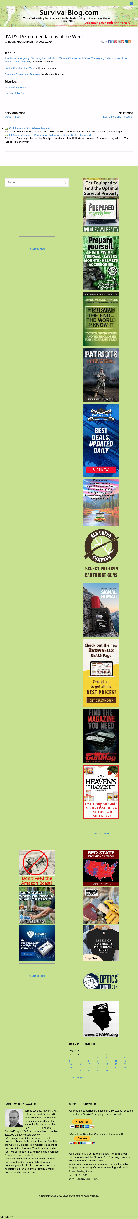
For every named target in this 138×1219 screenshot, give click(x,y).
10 (107, 1061)
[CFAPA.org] (101, 1019)
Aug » (80, 1077)
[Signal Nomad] (101, 610)
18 (116, 1064)
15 (89, 1064)
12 (125, 1061)
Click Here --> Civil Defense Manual (27, 128)
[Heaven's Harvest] (101, 792)
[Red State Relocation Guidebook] (101, 868)
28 (79, 1070)
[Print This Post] (102, 41)
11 (116, 1061)
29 (89, 1070)
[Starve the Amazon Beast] (37, 868)
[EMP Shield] (37, 943)
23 (98, 1067)
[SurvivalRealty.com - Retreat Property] (101, 205)
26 (125, 1067)
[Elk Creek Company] (101, 554)
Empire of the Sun (15, 93)
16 (98, 1064)
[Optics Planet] (101, 981)
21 (79, 1067)
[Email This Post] (105, 41)
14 (79, 1064)
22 (89, 1067)
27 (70, 1070)
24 (107, 1067)
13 (70, 1064)
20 (70, 1067)
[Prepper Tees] (101, 943)
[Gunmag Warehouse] (101, 736)
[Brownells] (101, 673)
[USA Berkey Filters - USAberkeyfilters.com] (37, 905)
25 (116, 1067)
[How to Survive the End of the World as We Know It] (101, 319)
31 (107, 1070)
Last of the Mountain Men (19, 68)
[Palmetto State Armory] (101, 440)
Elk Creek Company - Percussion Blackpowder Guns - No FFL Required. (48, 135)
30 (98, 1070)
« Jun (72, 1077)
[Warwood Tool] (101, 905)
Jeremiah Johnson (15, 87)
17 (107, 1064)
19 (125, 1064)
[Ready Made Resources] (101, 263)
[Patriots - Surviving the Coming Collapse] (101, 375)
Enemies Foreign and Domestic (23, 74)
